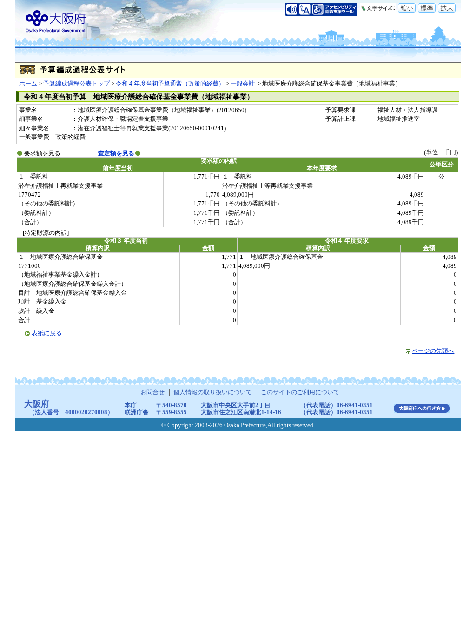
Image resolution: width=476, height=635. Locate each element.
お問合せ (153, 392)
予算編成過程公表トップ (76, 83)
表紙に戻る (47, 333)
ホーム (28, 83)
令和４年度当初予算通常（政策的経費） (170, 83)
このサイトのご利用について (300, 392)
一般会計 (243, 83)
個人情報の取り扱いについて (213, 392)
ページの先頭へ (433, 351)
